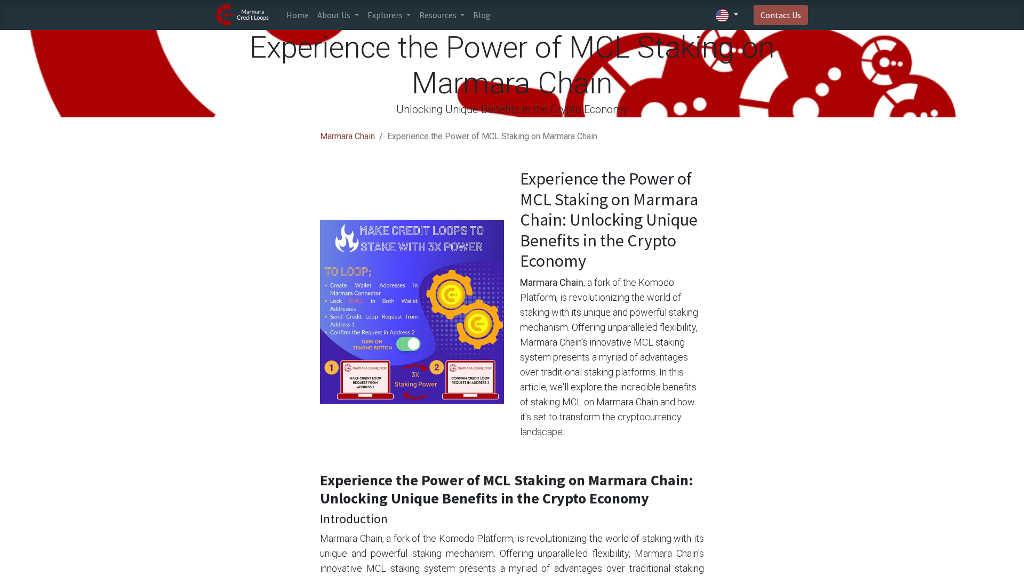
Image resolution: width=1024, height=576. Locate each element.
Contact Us (781, 15)
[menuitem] (297, 15)
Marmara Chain (347, 136)
